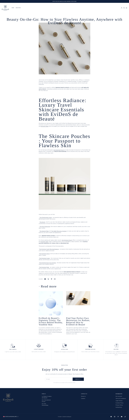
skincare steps (44, 126)
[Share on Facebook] (45, 279)
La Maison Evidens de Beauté (46, 397)
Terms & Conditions (121, 398)
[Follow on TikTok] (125, 416)
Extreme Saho (44, 241)
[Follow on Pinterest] (118, 416)
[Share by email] (55, 279)
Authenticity (119, 407)
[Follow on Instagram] (114, 416)
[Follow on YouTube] (121, 416)
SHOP (13, 7)
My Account (119, 396)
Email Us (83, 396)
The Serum (42, 222)
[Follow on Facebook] (111, 416)
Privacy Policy (119, 405)
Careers (83, 398)
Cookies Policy (119, 402)
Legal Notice (119, 400)
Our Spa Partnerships (45, 404)
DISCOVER (18, 7)
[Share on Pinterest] (51, 279)
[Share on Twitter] (48, 279)
